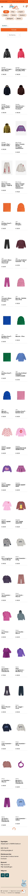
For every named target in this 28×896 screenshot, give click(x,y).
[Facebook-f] (7, 875)
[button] (2, 6)
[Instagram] (3, 875)
